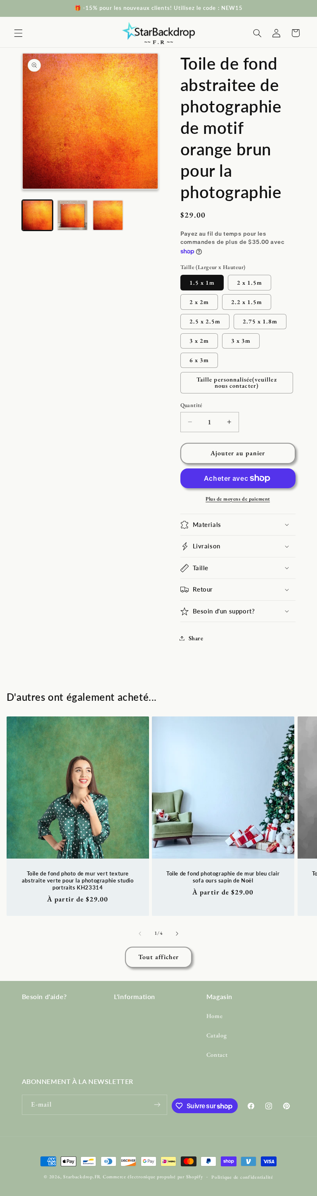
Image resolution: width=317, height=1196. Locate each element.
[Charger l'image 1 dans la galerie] (37, 215)
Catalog (216, 1035)
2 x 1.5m (249, 282)
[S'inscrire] (157, 1105)
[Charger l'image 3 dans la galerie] (107, 215)
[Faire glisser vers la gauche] (140, 934)
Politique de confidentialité (242, 1177)
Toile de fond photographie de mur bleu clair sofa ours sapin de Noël (222, 877)
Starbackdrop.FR (82, 1176)
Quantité (191, 405)
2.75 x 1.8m (260, 321)
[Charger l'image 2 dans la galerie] (72, 215)
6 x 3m (199, 360)
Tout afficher (158, 957)
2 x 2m (199, 302)
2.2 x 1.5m (247, 302)
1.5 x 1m (202, 282)
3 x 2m (199, 340)
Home (214, 1016)
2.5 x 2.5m (205, 321)
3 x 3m (241, 340)
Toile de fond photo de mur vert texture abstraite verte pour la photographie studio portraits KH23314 (78, 880)
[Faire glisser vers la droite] (177, 934)
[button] (18, 32)
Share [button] (196, 638)
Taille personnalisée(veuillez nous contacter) (236, 382)
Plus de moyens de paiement (238, 498)
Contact (216, 1054)
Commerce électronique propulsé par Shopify (153, 1176)
